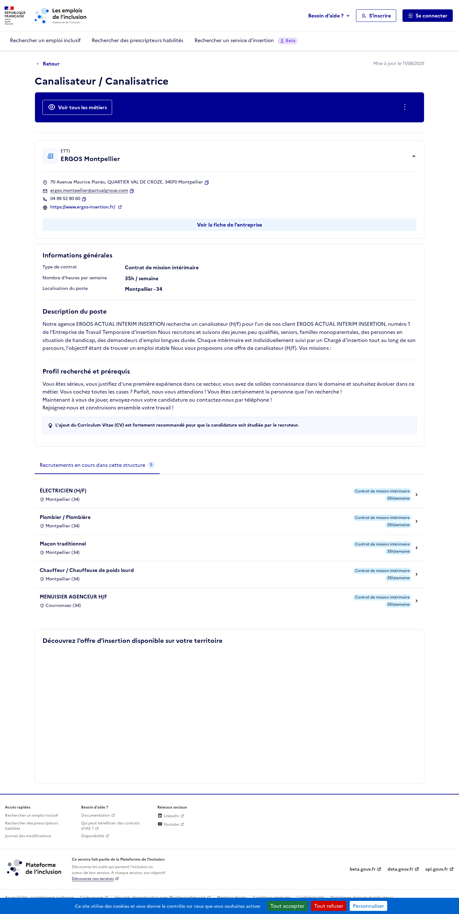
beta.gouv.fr (363, 869)
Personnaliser (368, 906)
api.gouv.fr (436, 869)
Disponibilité (92, 836)
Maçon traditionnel (63, 543)
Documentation (95, 815)
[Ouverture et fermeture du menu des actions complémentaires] (406, 107)
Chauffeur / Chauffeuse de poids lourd (87, 570)
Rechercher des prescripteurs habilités (137, 40)
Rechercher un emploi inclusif (45, 40)
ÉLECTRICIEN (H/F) (63, 490)
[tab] (97, 465)
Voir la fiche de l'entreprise (229, 224)
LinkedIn (171, 816)
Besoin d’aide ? (325, 15)
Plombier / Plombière (65, 517)
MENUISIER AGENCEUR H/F (73, 596)
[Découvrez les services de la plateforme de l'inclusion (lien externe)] (34, 867)
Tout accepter (287, 906)
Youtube (171, 824)
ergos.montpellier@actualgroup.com (89, 191)
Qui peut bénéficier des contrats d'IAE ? (110, 825)
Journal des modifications (28, 836)
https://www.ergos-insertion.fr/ (83, 207)
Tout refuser (328, 906)
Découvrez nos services (93, 879)
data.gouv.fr (400, 869)
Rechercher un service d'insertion (245, 40)
